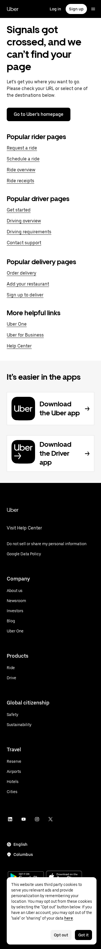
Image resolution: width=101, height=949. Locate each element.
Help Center (19, 346)
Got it (83, 935)
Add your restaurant (28, 284)
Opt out (61, 935)
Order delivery (21, 273)
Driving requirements (29, 231)
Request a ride (22, 148)
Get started (19, 210)
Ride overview (21, 169)
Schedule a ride (23, 159)
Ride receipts (20, 180)
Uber (13, 9)
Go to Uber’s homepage (38, 114)
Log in (55, 9)
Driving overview (24, 221)
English (20, 844)
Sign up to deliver (25, 295)
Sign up (76, 9)
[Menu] (93, 9)
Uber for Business (25, 335)
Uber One (17, 324)
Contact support (24, 242)
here (68, 918)
